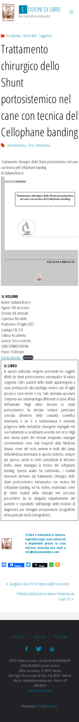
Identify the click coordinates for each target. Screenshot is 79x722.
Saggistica (45, 35)
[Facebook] (26, 648)
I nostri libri (29, 35)
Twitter (40, 637)
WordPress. (51, 706)
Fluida (39, 706)
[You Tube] (52, 648)
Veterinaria (43, 145)
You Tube (61, 637)
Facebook (18, 637)
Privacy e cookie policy (39, 690)
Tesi (31, 145)
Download (28, 357)
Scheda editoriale (10, 357)
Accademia (13, 35)
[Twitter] (38, 648)
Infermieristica (16, 145)
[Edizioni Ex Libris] (8, 11)
